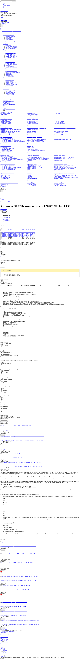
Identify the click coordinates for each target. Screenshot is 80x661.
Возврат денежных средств (6, 644)
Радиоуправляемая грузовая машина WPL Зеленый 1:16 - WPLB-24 (14, 589)
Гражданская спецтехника (6, 150)
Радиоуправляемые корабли (6, 166)
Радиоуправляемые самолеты (9, 109)
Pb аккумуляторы (31, 183)
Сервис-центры (3, 640)
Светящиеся (8, 91)
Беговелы (29, 161)
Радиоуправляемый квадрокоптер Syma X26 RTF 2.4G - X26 (13, 606)
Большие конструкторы (11, 90)
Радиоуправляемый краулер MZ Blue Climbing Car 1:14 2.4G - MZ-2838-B (16, 566)
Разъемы (55, 171)
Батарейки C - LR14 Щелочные (60, 166)
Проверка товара (4, 642)
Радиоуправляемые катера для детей (8, 171)
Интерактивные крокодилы (11, 56)
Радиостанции (30, 179)
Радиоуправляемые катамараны (7, 173)
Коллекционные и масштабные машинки (9, 183)
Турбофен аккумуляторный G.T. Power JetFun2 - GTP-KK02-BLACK (15, 429)
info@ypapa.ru (3, 17)
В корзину (3, 267)
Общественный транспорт (32, 149)
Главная (2, 199)
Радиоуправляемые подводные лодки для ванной (11, 167)
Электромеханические (10, 92)
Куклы (28, 169)
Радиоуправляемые (10, 94)
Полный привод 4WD (10, 41)
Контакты (5, 6)
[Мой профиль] (1, 193)
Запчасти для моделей (58, 178)
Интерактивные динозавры (11, 58)
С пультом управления (10, 36)
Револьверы (29, 176)
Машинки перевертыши (11, 82)
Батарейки (56, 161)
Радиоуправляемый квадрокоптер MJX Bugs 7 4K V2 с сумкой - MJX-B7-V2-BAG (18, 557)
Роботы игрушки (6, 65)
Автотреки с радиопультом (11, 46)
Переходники (57, 170)
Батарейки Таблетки (58, 162)
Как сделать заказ (4, 635)
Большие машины (9, 85)
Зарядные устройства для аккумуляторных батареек (65, 175)
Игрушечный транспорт (5, 182)
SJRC (4, 210)
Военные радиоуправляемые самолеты (8, 158)
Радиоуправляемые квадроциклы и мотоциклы (16, 78)
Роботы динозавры (10, 76)
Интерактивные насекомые (11, 64)
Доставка (5, 4)
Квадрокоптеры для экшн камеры (7, 132)
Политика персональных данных (7, 631)
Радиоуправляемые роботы (11, 71)
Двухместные (8, 42)
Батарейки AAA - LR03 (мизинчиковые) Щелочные (65, 167)
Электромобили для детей (8, 35)
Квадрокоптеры (6, 103)
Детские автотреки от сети (11, 47)
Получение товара (4, 639)
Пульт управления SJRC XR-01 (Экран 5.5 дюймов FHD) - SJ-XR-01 (15, 449)
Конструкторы (6, 89)
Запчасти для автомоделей (59, 179)
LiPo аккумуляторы (58, 160)
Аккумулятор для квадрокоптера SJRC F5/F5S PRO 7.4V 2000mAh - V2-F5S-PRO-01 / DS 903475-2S (21, 440)
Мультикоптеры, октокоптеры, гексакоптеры (10, 131)
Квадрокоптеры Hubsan (5, 135)
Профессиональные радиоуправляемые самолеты (37, 159)
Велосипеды (29, 160)
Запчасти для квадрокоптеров (60, 185)
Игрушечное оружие (31, 170)
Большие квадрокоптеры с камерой (34, 137)
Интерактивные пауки (10, 63)
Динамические (9, 95)
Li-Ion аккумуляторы (31, 182)
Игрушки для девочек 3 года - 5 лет (34, 167)
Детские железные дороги (6, 128)
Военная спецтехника (5, 149)
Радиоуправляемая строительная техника (36, 150)
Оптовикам (5, 7)
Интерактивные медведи (11, 53)
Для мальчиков (9, 37)
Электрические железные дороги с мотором (36, 128)
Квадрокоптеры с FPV (58, 132)
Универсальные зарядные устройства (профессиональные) (66, 177)
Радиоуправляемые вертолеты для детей (62, 139)
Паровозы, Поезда (4, 184)
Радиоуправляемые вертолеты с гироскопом (36, 139)
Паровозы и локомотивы (32, 129)
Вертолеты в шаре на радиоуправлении (8, 139)
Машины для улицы (10, 86)
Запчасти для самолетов (59, 183)
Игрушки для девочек (31, 164)
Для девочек (8, 38)
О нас (4, 3)
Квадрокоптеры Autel (5, 134)
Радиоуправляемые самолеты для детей (62, 158)
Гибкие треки (8, 45)
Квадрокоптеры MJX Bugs (6, 137)
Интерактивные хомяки (11, 51)
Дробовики (29, 174)
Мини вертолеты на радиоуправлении (35, 140)
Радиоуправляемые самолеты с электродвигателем (38, 158)
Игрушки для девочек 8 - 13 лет (34, 165)
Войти (1, 22)
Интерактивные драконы (11, 59)
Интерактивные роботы (11, 68)
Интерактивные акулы (10, 60)
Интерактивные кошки (10, 54)
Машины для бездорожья (11, 87)
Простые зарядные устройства (60, 176)
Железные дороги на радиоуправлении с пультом (10, 129)
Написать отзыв (4, 418)
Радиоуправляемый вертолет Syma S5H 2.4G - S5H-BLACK (13, 615)
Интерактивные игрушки (8, 49)
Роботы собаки (9, 74)
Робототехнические (10, 93)
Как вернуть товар (4, 643)
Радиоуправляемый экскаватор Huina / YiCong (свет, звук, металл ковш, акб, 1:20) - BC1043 (19, 624)
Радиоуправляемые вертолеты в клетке (35, 141)
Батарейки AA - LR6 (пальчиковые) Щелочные (64, 168)
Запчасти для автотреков (11, 48)
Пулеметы (29, 173)
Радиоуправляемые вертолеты (9, 104)
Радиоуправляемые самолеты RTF (7, 157)
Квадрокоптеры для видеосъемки (34, 135)
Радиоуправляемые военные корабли (8, 168)
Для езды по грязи (9, 83)
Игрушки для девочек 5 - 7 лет (33, 166)
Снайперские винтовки (32, 171)
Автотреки (5, 44)
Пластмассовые (9, 96)
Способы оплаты (6, 5)
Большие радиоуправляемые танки (7, 165)
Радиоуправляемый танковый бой (7, 164)
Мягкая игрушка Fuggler (11, 50)
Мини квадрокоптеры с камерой (61, 131)
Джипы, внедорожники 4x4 (11, 84)
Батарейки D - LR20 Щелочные (60, 164)
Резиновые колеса (9, 39)
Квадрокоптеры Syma (31, 132)
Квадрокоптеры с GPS (5, 133)
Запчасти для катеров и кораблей (61, 182)
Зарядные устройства (58, 169)
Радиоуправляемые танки (5, 160)
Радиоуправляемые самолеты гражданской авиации (11, 159)
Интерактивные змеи (10, 57)
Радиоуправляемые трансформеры (13, 72)
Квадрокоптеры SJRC (31, 131)
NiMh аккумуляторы (31, 184)
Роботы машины (9, 75)
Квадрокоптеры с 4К (58, 133)
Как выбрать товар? (4, 634)
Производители (6, 8)
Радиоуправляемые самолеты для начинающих (64, 157)
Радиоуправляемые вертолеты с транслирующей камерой (12, 141)
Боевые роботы (9, 69)
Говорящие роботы (10, 66)
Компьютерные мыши (32, 178)
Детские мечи (30, 177)
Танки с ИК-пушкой (4, 161)
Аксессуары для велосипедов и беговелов (63, 180)
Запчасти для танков (58, 184)
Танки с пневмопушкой (5, 162)
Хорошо (2, 658)
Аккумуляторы (30, 180)
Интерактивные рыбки (10, 62)
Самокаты (29, 162)
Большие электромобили (11, 40)
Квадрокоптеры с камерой (32, 134)
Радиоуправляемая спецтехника (10, 106)
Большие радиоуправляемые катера (8, 170)
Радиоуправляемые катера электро (7, 169)
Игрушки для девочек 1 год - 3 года (34, 168)
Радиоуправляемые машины (9, 77)
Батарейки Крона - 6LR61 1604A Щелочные (63, 165)
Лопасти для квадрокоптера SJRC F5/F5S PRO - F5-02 (12, 457)
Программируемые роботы (11, 67)
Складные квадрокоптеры (32, 133)
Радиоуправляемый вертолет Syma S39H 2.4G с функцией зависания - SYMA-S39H (18, 546)
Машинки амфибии (10, 80)
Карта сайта (3, 632)
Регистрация (6, 22)
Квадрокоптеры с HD (58, 134)
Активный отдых (4, 185)
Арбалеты (29, 175)
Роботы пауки (8, 73)
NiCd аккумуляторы (31, 185)
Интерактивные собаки (11, 55)
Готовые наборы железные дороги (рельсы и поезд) (65, 128)
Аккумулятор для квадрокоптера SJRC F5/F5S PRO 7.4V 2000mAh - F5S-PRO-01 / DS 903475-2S (21, 466)
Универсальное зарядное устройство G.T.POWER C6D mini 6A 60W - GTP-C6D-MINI (18, 580)
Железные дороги (6, 102)
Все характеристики (4, 256)
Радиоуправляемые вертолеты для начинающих (10, 140)
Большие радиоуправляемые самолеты (35, 157)
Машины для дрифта (10, 81)
